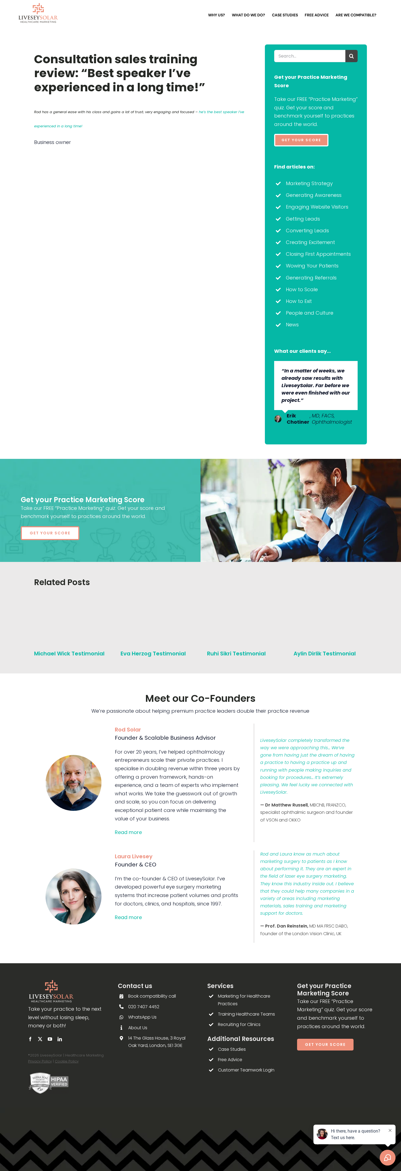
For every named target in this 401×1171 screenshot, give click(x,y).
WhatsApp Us (142, 1017)
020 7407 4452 (143, 1007)
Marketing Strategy (309, 183)
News (292, 324)
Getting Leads (303, 218)
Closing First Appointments (318, 254)
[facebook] (30, 1039)
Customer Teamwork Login (246, 1070)
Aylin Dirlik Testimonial (325, 653)
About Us (137, 1028)
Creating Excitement (310, 242)
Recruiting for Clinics (239, 1024)
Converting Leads (307, 230)
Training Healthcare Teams (246, 1014)
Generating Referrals (311, 277)
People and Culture (309, 312)
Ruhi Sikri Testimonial (236, 653)
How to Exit (299, 301)
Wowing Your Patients (312, 265)
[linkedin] (60, 1039)
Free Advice (230, 1059)
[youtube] (50, 1039)
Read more (128, 832)
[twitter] (40, 1039)
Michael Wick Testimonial (69, 653)
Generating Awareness (314, 195)
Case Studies (232, 1049)
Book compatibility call (152, 996)
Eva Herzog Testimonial (153, 653)
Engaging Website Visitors (317, 206)
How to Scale (302, 289)
